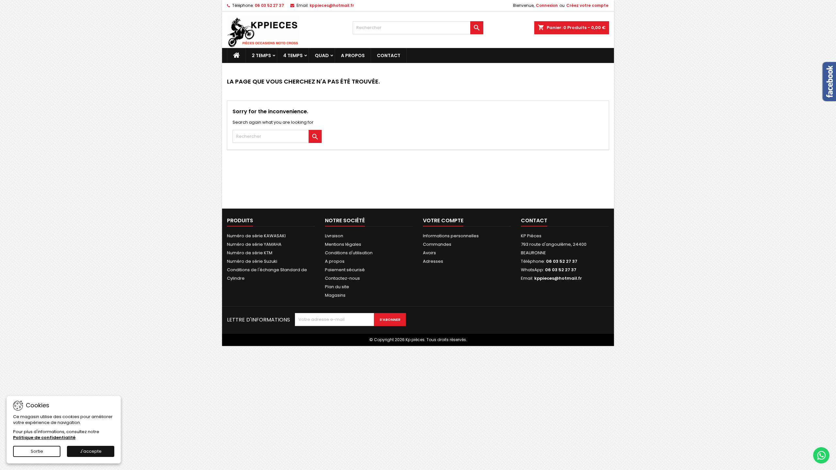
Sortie (37, 451)
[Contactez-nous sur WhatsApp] (821, 455)
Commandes (437, 244)
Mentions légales (343, 244)
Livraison (334, 236)
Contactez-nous (342, 278)
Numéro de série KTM (249, 253)
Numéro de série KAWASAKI (256, 236)
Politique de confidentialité (44, 437)
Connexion (547, 5)
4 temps (293, 55)
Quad (322, 55)
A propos (353, 55)
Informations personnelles (451, 236)
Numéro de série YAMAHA (254, 244)
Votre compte (443, 220)
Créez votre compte (587, 5)
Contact (388, 55)
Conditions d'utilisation (349, 253)
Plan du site (337, 287)
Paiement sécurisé (345, 270)
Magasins (335, 295)
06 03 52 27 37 (269, 5)
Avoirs (429, 253)
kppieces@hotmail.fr (332, 5)
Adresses (433, 261)
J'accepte (91, 451)
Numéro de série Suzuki (252, 261)
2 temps (261, 55)
